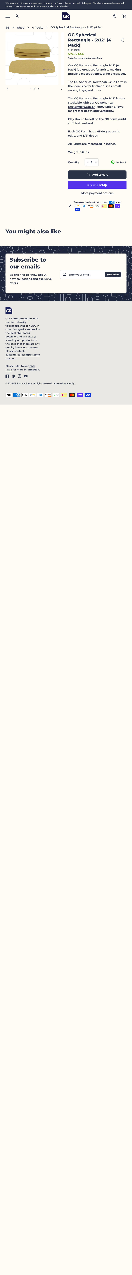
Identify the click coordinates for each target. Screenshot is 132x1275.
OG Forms (112, 119)
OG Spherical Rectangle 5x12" (94, 65)
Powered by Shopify (63, 383)
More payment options (97, 193)
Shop (20, 27)
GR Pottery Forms (22, 383)
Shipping (72, 58)
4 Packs (37, 27)
